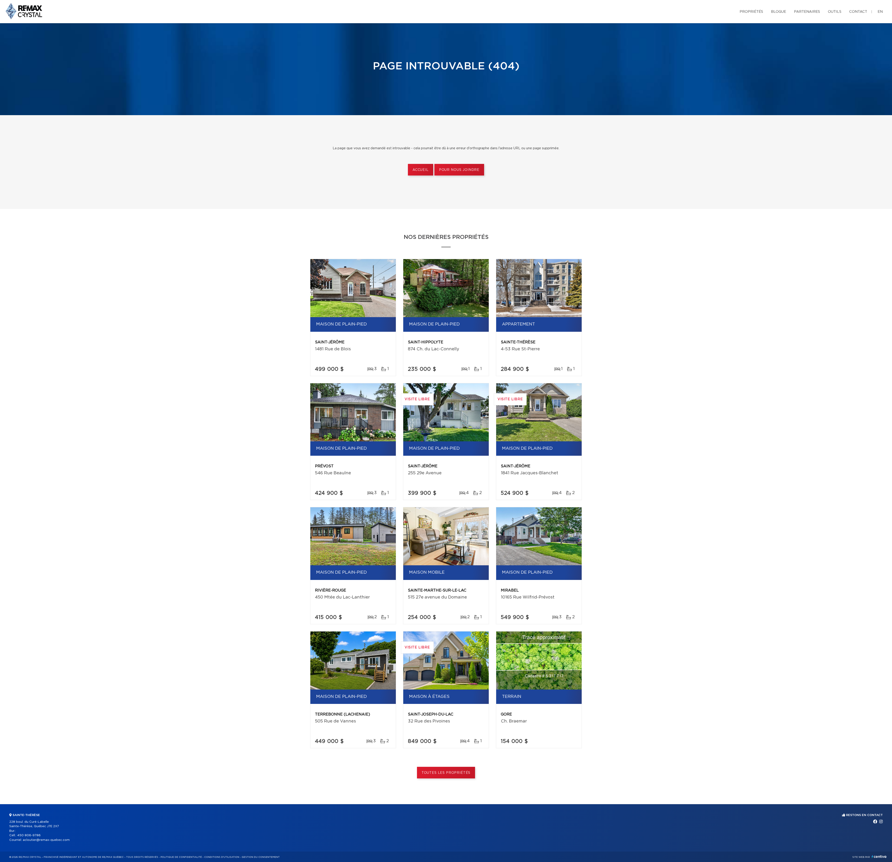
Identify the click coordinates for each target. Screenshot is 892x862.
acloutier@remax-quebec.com (46, 840)
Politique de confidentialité (181, 857)
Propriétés (751, 11)
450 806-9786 (29, 835)
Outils (834, 11)
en (880, 11)
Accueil (421, 170)
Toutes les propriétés (446, 772)
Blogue (778, 11)
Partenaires (807, 11)
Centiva (879, 856)
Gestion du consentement (261, 857)
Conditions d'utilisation (221, 857)
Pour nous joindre (459, 170)
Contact (858, 11)
